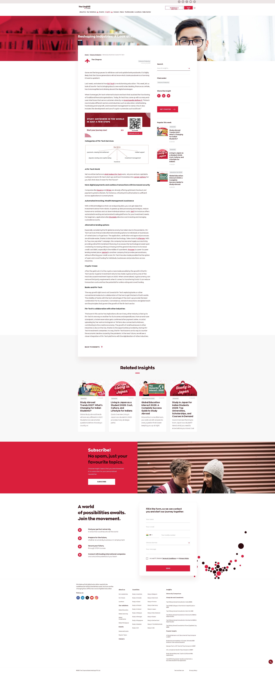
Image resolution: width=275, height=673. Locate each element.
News (122, 12)
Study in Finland (136, 605)
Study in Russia (152, 616)
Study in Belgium (152, 594)
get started (165, 109)
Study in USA (151, 628)
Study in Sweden (137, 624)
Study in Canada (136, 597)
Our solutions (123, 605)
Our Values (122, 597)
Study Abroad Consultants (174, 597)
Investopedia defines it (133, 100)
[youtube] (190, 1)
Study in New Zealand (154, 613)
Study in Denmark (153, 597)
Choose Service (151, 542)
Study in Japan (152, 609)
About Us (82, 12)
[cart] (194, 8)
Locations (138, 12)
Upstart (105, 252)
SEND (168, 568)
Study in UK (135, 628)
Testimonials (129, 12)
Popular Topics (123, 635)
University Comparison (173, 593)
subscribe (101, 481)
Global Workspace (124, 623)
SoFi (132, 211)
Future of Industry (95, 54)
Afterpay (141, 238)
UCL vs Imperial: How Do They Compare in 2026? (179, 649)
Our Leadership (123, 594)
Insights (107, 12)
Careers (116, 12)
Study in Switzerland (153, 620)
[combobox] (152, 535)
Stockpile (113, 217)
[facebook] (179, 1)
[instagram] (194, 1)
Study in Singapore (137, 620)
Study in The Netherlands (155, 624)
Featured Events (123, 631)
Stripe (108, 190)
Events (101, 12)
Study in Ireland (136, 609)
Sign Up (188, 8)
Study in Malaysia (137, 613)
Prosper (131, 249)
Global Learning (123, 613)
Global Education (123, 610)
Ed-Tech (110, 83)
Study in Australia (137, 594)
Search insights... (163, 68)
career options (140, 177)
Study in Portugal (137, 616)
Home (87, 54)
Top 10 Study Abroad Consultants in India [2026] (179, 602)
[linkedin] (183, 1)
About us (122, 589)
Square (100, 190)
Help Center (146, 12)
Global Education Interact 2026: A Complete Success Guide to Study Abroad (151, 408)
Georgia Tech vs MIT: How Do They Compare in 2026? (180, 646)
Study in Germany (153, 605)
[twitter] (187, 1)
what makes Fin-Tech (113, 174)
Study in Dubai (136, 601)
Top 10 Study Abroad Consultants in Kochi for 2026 (179, 611)
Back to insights (92, 347)
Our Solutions (91, 12)
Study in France (152, 601)
